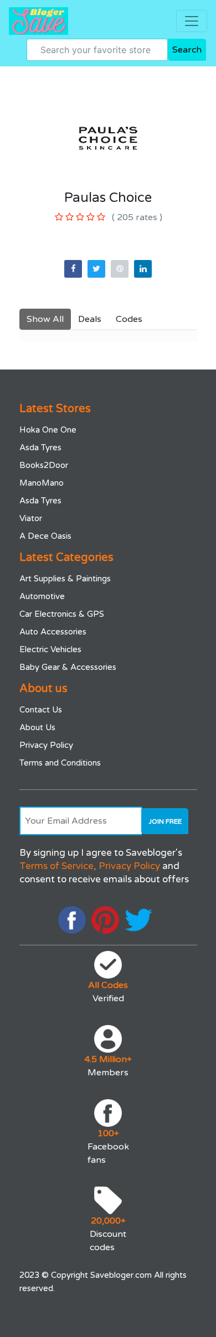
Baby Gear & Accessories (67, 667)
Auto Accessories (52, 632)
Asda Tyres (40, 447)
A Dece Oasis (45, 536)
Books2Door (43, 465)
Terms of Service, (57, 866)
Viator (30, 518)
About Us (37, 727)
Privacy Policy (46, 745)
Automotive (42, 596)
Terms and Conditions (60, 763)
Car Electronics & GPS (61, 614)
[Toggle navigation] (191, 21)
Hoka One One (47, 430)
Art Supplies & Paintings (65, 579)
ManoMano (41, 483)
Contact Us (40, 710)
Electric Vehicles (50, 649)
